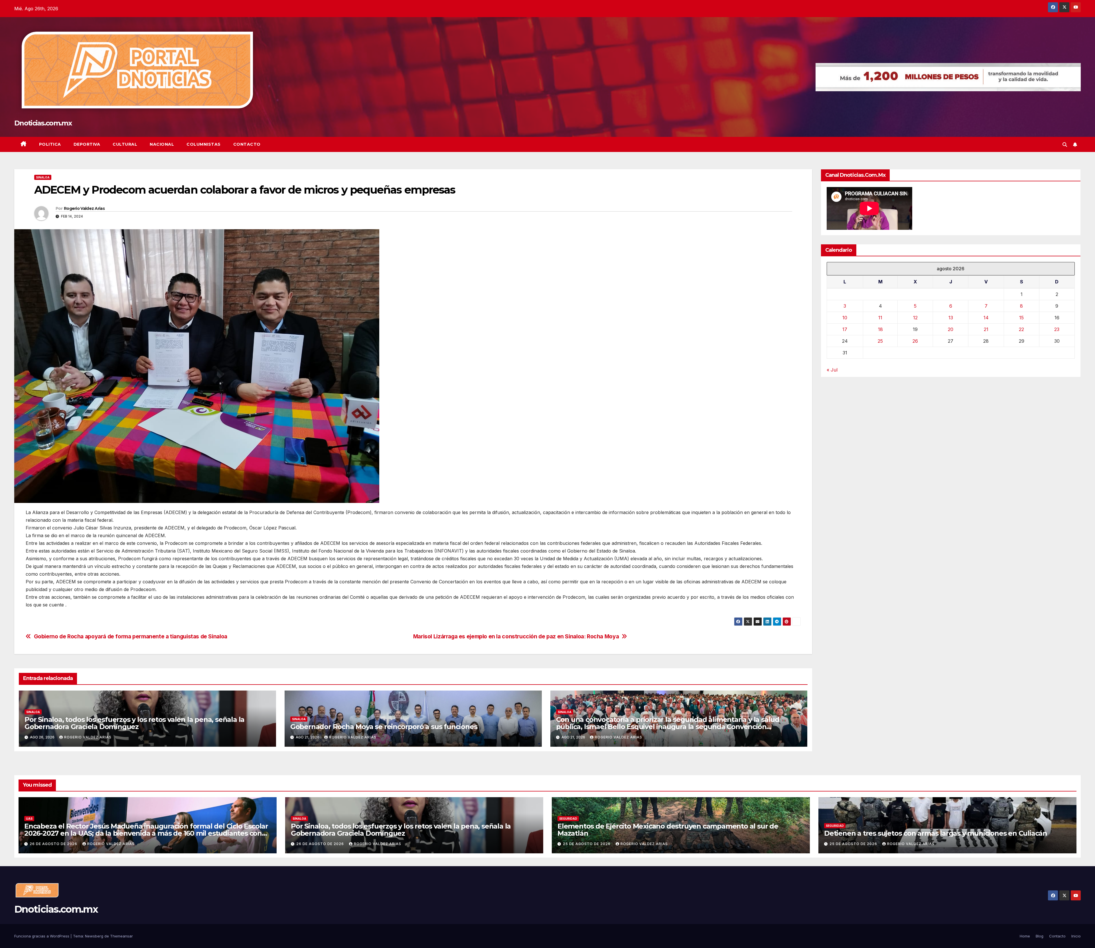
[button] (1064, 144)
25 (880, 341)
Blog (1039, 936)
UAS (29, 818)
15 (1021, 317)
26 (915, 341)
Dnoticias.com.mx (43, 123)
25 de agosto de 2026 (587, 844)
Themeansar (121, 936)
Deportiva (87, 144)
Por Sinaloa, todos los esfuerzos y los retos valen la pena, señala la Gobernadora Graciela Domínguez (134, 723)
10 (844, 317)
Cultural (125, 144)
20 (950, 329)
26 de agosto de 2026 (54, 844)
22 (1021, 329)
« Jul (832, 369)
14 (986, 317)
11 (880, 317)
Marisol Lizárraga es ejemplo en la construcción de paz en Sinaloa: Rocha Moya (516, 636)
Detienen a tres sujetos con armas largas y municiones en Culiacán (935, 833)
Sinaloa (43, 177)
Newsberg (94, 936)
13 (950, 317)
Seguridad (568, 818)
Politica (50, 144)
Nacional (162, 144)
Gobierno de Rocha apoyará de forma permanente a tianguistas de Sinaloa (130, 636)
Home (1025, 936)
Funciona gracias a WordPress (42, 936)
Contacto (247, 144)
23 (1056, 329)
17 (844, 329)
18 (880, 329)
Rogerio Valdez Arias (84, 208)
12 (915, 317)
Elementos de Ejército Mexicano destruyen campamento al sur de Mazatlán (667, 829)
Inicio (1076, 936)
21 (986, 329)
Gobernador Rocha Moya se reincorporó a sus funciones (383, 726)
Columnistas (203, 144)
